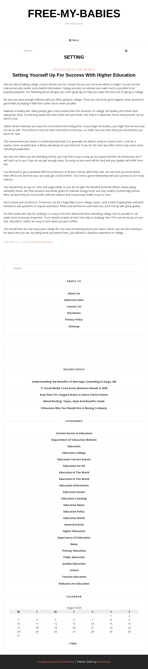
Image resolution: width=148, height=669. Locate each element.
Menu (75, 40)
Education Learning (74, 498)
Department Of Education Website (74, 439)
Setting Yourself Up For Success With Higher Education (74, 75)
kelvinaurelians (41, 242)
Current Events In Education (74, 433)
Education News (74, 505)
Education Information (74, 485)
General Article (74, 524)
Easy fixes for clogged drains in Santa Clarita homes (74, 394)
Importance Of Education (74, 537)
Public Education (74, 557)
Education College (74, 453)
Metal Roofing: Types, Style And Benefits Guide (74, 401)
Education (74, 446)
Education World (74, 518)
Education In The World (74, 69)
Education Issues (74, 492)
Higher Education (74, 531)
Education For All (74, 466)
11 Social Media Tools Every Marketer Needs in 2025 (74, 388)
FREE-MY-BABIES (74, 13)
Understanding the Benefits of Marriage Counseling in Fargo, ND (74, 381)
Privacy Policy (74, 319)
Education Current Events (74, 459)
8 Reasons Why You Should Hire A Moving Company (74, 408)
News (74, 544)
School (74, 570)
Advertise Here (74, 300)
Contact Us (74, 306)
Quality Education (74, 563)
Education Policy (74, 511)
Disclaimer (74, 313)
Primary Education (74, 550)
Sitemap (74, 326)
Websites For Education (74, 583)
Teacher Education (74, 576)
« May (73, 643)
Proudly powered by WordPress (55, 661)
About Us (74, 293)
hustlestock (103, 661)
